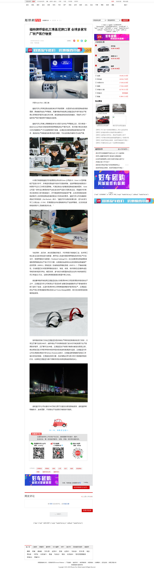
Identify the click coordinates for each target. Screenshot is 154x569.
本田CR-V (114, 56)
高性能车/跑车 (77, 547)
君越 (50, 554)
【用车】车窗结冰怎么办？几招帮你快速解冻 (110, 143)
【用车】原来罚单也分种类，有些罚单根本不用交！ (112, 140)
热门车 (28, 547)
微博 (51, 1)
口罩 (59, 468)
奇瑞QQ (29, 557)
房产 (64, 5)
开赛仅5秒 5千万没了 (103, 162)
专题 (64, 1)
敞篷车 (87, 547)
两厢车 (41, 547)
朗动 (63, 554)
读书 (75, 5)
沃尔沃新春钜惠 (119, 113)
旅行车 (68, 547)
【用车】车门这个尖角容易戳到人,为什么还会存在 (111, 130)
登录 (112, 1)
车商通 (70, 1)
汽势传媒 (36, 43)
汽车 (59, 5)
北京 (33, 1)
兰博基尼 (69, 112)
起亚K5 (66, 551)
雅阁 (28, 551)
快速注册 (118, 1)
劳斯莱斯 (53, 275)
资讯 (32, 5)
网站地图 (125, 1)
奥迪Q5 (99, 93)
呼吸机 (47, 468)
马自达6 (74, 551)
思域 (60, 551)
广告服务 (68, 562)
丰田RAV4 (100, 82)
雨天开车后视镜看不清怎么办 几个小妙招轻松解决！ (110, 153)
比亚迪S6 (70, 554)
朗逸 (98, 96)
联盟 (38, 472)
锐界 (112, 66)
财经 (38, 5)
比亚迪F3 (44, 554)
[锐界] (103, 69)
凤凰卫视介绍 (112, 562)
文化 (86, 5)
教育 (81, 5)
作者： (64, 483)
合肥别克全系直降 (102, 125)
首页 (27, 5)
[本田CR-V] (103, 59)
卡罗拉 (36, 554)
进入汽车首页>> (123, 149)
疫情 (53, 468)
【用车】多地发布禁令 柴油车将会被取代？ (109, 132)
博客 (102, 5)
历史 (91, 5)
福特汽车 (56, 472)
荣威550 (36, 557)
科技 (70, 5)
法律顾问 (97, 562)
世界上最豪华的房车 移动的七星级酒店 (108, 156)
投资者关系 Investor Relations (56, 562)
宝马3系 (47, 551)
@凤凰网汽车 (75, 483)
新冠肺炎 (78, 468)
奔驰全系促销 (102, 113)
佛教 (113, 5)
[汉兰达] (103, 49)
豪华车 (48, 547)
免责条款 (90, 562)
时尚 (54, 5)
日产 (33, 343)
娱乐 (43, 5)
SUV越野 (56, 547)
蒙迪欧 (40, 551)
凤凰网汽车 (31, 20)
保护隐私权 (83, 562)
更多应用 (41, 1)
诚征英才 (75, 562)
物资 (71, 468)
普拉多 (29, 554)
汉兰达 (113, 46)
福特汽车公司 (46, 472)
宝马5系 (81, 551)
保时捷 (35, 406)
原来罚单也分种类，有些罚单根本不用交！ (110, 168)
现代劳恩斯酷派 (81, 554)
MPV (62, 547)
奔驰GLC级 (101, 89)
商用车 (76, 1)
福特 (34, 108)
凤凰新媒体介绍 (42, 562)
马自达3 (56, 554)
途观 (98, 76)
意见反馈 (104, 562)
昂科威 (99, 79)
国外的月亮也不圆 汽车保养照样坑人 (108, 165)
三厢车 (35, 547)
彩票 (107, 5)
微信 (55, 1)
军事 (97, 5)
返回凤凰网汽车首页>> (81, 487)
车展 (60, 1)
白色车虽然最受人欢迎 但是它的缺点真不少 (110, 159)
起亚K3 (54, 551)
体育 (48, 5)
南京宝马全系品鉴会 (119, 125)
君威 (33, 551)
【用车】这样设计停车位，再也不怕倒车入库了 (110, 135)
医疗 (65, 468)
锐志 (88, 551)
